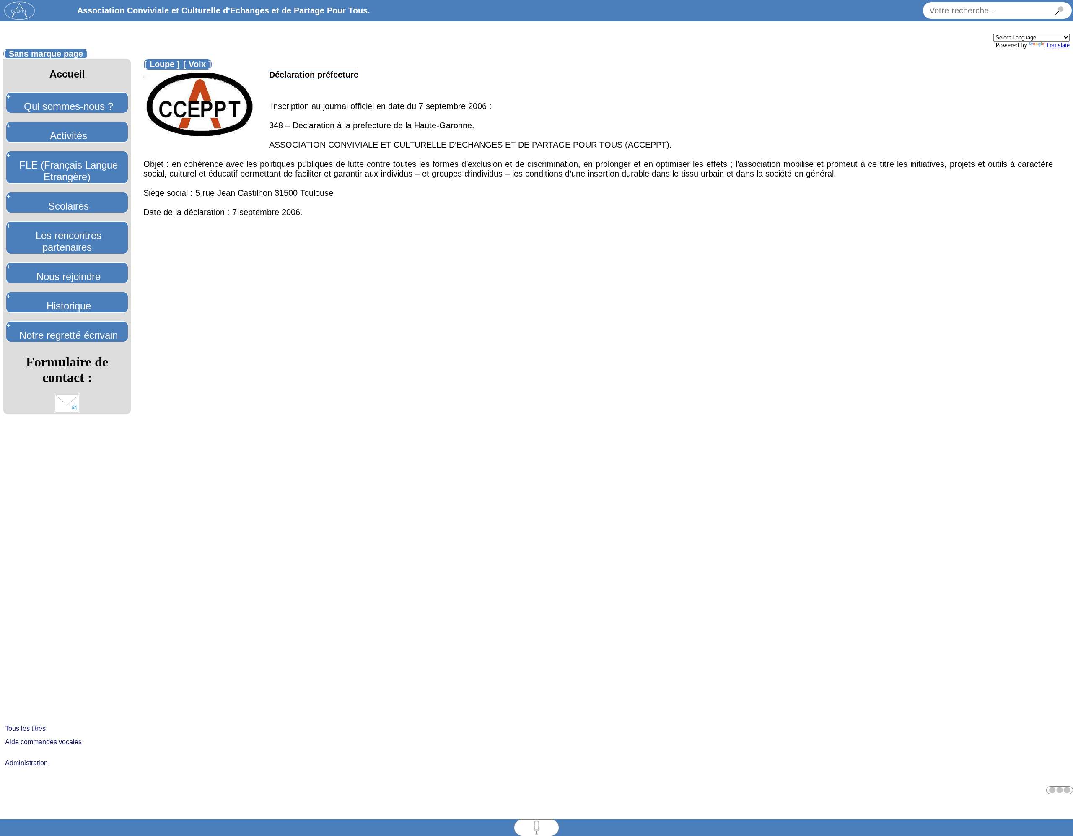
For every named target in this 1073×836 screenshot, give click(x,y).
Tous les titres (25, 728)
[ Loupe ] (162, 64)
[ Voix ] (197, 64)
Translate (1058, 45)
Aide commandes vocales (43, 741)
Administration (26, 762)
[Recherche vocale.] (536, 827)
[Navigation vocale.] (1059, 790)
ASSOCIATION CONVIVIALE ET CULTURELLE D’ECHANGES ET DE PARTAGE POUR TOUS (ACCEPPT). (470, 144)
